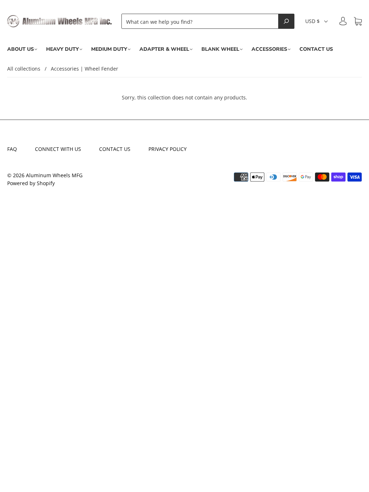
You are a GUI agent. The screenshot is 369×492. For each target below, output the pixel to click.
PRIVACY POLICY (167, 149)
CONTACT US (316, 49)
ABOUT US (20, 49)
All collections (23, 68)
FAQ (12, 149)
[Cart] (358, 21)
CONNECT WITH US (58, 149)
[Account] (343, 21)
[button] (317, 21)
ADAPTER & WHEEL (164, 49)
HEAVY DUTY (62, 49)
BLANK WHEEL (220, 49)
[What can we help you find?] (202, 21)
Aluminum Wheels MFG (54, 175)
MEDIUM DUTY (109, 49)
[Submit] (286, 21)
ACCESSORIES (269, 49)
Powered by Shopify (31, 183)
